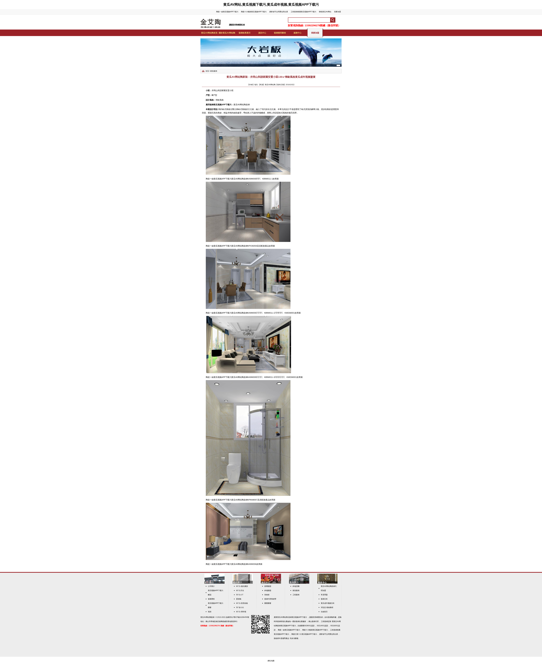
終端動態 (267, 590)
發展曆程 (211, 599)
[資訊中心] (271, 583)
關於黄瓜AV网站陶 (227, 33)
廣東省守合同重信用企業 (278, 12)
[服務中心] (327, 583)
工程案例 (296, 595)
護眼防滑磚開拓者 (237, 25)
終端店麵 (296, 586)
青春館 (266, 595)
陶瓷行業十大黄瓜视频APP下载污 (304, 634)
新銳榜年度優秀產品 (281, 638)
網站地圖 (271, 661)
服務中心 (297, 33)
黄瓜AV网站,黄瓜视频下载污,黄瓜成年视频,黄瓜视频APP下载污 (271, 4)
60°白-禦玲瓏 (241, 612)
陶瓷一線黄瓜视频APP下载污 (227, 12)
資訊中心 (262, 33)
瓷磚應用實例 (280, 33)
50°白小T (239, 595)
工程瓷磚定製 (326, 621)
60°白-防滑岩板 (242, 603)
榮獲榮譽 (267, 603)
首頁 (207, 71)
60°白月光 (240, 590)
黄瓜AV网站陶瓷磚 (241, 104)
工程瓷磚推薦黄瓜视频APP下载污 (303, 12)
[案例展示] (299, 583)
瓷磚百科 (324, 599)
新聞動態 (267, 586)
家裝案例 (213, 71)
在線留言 (324, 612)
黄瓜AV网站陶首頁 (209, 33)
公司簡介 (211, 586)
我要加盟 (337, 12)
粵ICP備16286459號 (241, 617)
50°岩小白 (240, 607)
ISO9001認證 (309, 626)
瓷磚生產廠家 (301, 621)
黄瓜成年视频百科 (327, 603)
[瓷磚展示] (243, 583)
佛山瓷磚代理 (313, 621)
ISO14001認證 (322, 626)
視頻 (209, 612)
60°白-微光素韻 (242, 586)
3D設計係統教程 (327, 607)
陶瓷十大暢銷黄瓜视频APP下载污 (253, 12)
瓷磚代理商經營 (270, 599)
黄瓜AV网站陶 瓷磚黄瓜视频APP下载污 (292, 617)
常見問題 (324, 595)
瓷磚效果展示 (245, 33)
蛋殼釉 (238, 599)
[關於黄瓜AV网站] (214, 583)
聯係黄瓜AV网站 (325, 12)
